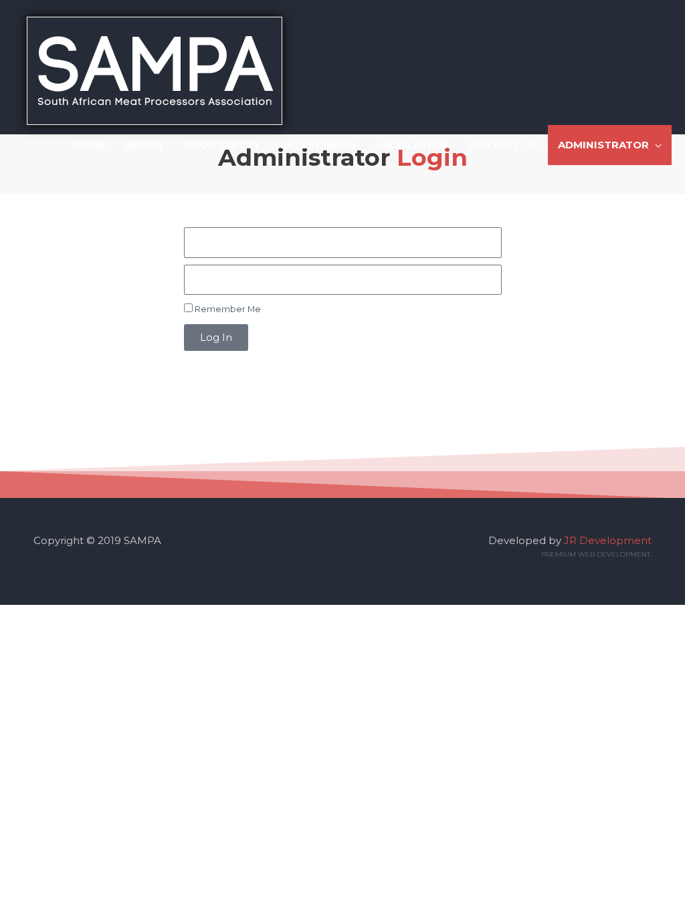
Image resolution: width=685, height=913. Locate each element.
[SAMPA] (154, 69)
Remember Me (227, 309)
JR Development (608, 540)
